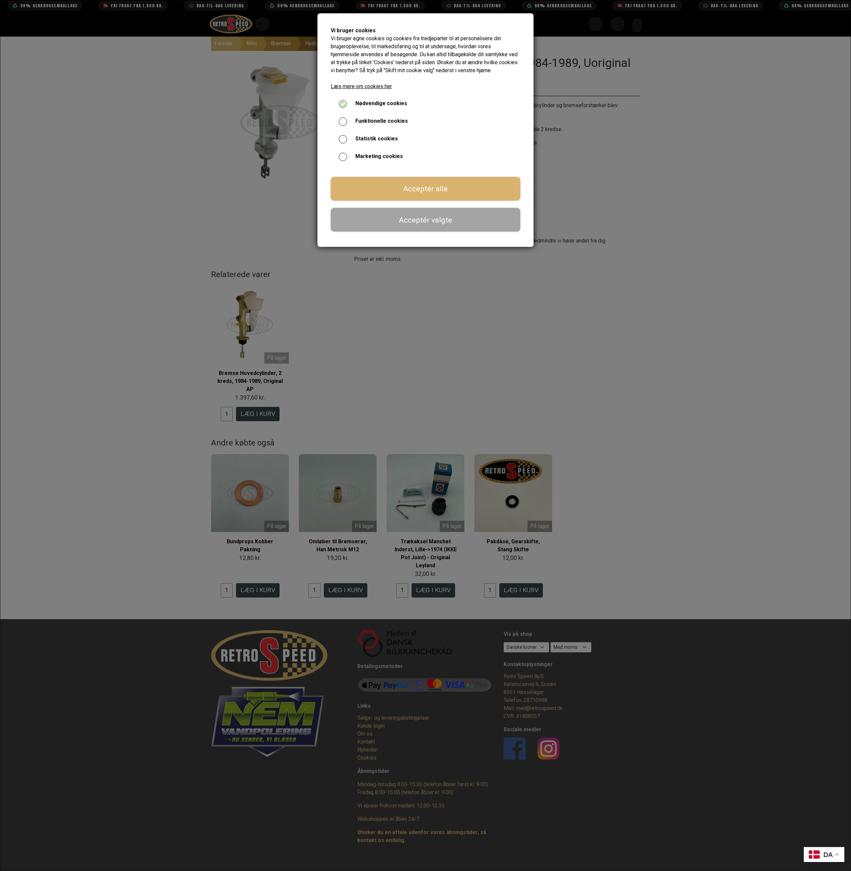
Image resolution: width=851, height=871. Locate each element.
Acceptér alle (425, 188)
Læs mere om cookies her (361, 86)
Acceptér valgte (425, 220)
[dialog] (425, 435)
